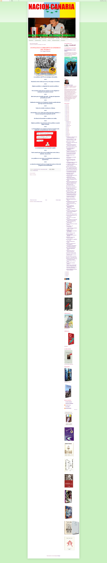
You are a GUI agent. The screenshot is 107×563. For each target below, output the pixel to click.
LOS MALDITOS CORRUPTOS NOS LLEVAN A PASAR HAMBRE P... (71, 211)
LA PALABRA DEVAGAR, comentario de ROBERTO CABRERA (71, 162)
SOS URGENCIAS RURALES (70, 185)
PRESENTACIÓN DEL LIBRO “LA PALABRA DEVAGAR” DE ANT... (71, 194)
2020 (66, 111)
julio (67, 128)
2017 (66, 115)
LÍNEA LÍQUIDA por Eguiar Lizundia (71, 146)
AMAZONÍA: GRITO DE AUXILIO (71, 166)
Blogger (59, 555)
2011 (66, 273)
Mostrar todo (75, 409)
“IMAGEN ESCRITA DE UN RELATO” (71, 169)
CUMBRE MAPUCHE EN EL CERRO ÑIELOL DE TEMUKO (71, 178)
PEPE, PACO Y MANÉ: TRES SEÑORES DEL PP (70, 237)
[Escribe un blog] (50, 169)
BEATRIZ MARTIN (68, 408)
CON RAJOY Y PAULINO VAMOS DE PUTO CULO (71, 254)
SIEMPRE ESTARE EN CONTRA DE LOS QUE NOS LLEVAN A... (71, 259)
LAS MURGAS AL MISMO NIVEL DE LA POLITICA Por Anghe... (71, 137)
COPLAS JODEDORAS (33, 38)
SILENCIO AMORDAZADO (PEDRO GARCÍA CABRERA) (71, 269)
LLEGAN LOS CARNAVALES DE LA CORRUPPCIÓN (71, 175)
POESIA (49, 40)
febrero (67, 134)
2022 (66, 108)
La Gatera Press (68, 405)
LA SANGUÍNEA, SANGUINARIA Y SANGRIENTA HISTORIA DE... (71, 246)
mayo (67, 130)
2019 (66, 112)
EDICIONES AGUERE (42, 38)
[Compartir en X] (51, 169)
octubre (67, 124)
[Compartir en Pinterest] (53, 169)
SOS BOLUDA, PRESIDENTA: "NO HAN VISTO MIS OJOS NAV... (71, 267)
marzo (67, 133)
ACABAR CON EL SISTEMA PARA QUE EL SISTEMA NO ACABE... (71, 265)
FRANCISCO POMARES (69, 403)
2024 (66, 106)
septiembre (68, 125)
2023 (66, 107)
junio (67, 129)
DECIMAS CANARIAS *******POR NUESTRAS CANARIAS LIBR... (71, 139)
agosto (67, 126)
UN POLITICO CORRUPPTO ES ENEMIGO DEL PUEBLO (71, 196)
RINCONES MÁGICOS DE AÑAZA (71, 256)
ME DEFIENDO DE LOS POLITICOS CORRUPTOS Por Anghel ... (71, 202)
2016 (66, 116)
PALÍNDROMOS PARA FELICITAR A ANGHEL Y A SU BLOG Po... (71, 151)
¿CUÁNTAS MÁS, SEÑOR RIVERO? (71, 214)
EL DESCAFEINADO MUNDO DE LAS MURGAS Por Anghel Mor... (71, 171)
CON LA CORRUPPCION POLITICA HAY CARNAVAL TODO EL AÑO (71, 168)
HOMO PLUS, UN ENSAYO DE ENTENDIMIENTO (70, 244)
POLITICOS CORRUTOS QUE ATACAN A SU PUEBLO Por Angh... (70, 160)
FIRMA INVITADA (51, 38)
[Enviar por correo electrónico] (49, 169)
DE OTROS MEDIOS (64, 38)
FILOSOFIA (63, 40)
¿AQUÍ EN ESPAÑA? (69, 212)
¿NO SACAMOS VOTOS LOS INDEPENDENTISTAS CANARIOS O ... (70, 149)
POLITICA (44, 40)
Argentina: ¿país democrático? (70, 198)
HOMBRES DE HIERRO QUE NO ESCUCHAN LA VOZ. (71, 184)
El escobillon (68, 406)
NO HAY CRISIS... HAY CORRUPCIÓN (69, 226)
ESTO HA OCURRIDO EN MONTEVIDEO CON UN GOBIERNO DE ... (70, 206)
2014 (66, 119)
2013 (66, 120)
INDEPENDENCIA (73, 38)
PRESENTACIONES (55, 40)
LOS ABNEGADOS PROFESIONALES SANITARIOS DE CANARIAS (71, 231)
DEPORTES (31, 40)
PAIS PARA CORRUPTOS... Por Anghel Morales (71, 222)
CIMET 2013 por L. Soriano (70, 141)
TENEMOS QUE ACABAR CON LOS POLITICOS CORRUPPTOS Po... (71, 182)
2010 (66, 274)
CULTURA (57, 38)
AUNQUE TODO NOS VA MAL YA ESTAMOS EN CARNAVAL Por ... (71, 145)
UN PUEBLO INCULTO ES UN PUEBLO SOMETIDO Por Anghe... (71, 189)
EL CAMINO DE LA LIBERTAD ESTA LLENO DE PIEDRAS (71, 165)
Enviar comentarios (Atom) (38, 201)
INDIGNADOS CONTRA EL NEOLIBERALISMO (70, 173)
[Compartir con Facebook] (52, 169)
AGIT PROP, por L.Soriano (70, 190)
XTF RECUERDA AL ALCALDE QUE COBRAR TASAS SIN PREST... (71, 220)
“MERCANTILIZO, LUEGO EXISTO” (71, 187)
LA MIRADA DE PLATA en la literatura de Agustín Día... (70, 251)
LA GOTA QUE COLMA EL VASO (71, 252)
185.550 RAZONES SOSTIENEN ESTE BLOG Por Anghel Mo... (71, 153)
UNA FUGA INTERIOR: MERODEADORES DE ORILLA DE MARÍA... (71, 235)
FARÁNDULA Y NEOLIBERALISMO (71, 257)
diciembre (67, 121)
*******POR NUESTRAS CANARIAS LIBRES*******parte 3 (71, 228)
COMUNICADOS (38, 40)
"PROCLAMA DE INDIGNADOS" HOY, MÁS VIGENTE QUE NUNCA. (71, 248)
